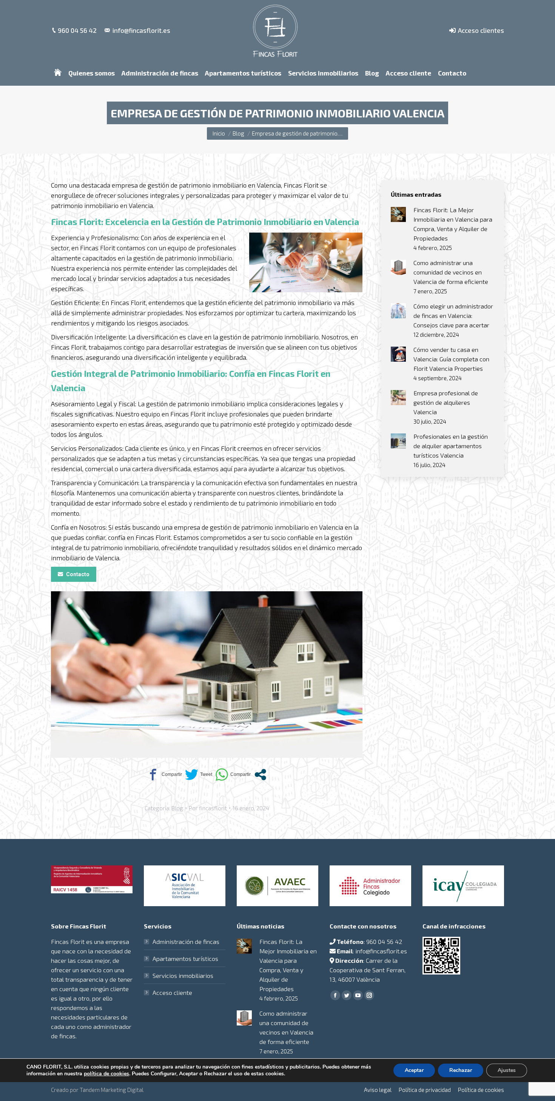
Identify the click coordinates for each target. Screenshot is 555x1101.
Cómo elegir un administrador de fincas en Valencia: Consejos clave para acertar (453, 315)
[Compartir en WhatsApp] (233, 774)
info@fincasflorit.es (141, 30)
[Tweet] (198, 774)
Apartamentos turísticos (185, 958)
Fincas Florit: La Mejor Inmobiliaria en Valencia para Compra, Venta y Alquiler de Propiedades (452, 224)
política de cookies (106, 1073)
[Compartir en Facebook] (164, 774)
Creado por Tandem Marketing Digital (97, 1089)
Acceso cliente (172, 992)
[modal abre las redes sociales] (260, 774)
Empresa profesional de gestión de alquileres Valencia (445, 402)
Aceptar (414, 1070)
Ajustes (507, 1070)
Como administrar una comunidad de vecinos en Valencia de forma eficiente (450, 272)
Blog (238, 133)
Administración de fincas (186, 941)
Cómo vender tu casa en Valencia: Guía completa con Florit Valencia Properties (451, 359)
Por (208, 808)
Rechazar (460, 1070)
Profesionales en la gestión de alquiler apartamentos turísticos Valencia (450, 446)
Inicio (219, 133)
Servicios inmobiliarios (183, 975)
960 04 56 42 (77, 30)
